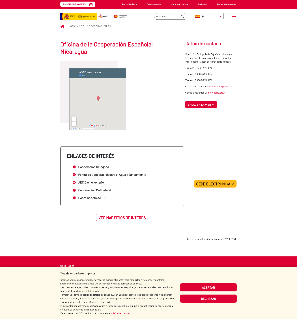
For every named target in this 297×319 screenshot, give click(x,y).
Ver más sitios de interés (122, 217)
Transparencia (154, 4)
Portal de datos (129, 4)
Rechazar (208, 298)
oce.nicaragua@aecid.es (219, 86)
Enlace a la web (199, 104)
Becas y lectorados (226, 4)
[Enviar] (182, 16)
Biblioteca (202, 4)
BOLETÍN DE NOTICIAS (74, 4)
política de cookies (120, 313)
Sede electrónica (179, 4)
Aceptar (208, 287)
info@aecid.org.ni (217, 92)
